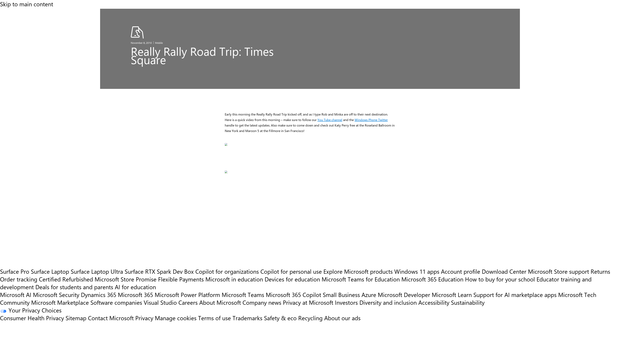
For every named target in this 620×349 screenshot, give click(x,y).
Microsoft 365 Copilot (293, 294)
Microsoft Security (56, 294)
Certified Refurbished (66, 279)
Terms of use (214, 318)
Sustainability (468, 302)
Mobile (159, 42)
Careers (188, 302)
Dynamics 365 (98, 294)
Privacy (145, 318)
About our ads (342, 318)
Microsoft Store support (558, 271)
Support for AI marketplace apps (515, 294)
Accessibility (433, 302)
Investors (346, 302)
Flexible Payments (181, 279)
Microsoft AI (15, 294)
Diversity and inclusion (388, 302)
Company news (262, 302)
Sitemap (76, 318)
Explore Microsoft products (358, 271)
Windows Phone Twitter (371, 119)
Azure (369, 294)
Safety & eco (280, 318)
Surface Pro (14, 271)
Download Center (504, 271)
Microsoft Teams (243, 294)
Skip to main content (26, 4)
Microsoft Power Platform (187, 294)
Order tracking (18, 279)
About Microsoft (220, 302)
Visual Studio (160, 302)
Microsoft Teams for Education (361, 279)
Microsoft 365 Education (432, 279)
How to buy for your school (500, 279)
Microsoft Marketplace (60, 302)
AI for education (135, 287)
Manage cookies (175, 318)
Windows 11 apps (416, 271)
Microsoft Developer (404, 294)
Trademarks (247, 318)
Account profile (460, 271)
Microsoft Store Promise (125, 279)
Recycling (310, 318)
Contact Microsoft (111, 318)
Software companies (116, 302)
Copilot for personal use (291, 271)
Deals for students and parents (74, 287)
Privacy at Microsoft (308, 302)
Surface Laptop (50, 271)
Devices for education (292, 279)
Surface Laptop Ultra (97, 271)
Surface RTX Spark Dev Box (159, 271)
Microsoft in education (234, 279)
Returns (600, 271)
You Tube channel (329, 119)
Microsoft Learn (452, 294)
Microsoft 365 (135, 294)
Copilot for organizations (227, 271)
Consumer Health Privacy (32, 318)
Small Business (341, 294)
